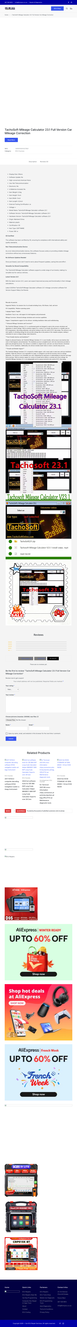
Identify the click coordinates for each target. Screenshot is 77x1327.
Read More (11, 140)
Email (31, 725)
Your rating (10, 686)
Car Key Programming (29, 1298)
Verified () (41, 658)
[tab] (33, 161)
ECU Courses (19, 151)
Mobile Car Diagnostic (47, 1298)
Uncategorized (44, 780)
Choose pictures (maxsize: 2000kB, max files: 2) (22, 717)
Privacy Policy (44, 1312)
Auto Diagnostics (45, 1306)
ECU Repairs (26, 1292)
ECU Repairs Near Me (29, 1295)
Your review (10, 695)
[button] (57, 8)
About (24, 1306)
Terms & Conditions (46, 1309)
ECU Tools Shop (45, 1295)
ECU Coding (26, 1312)
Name (8, 725)
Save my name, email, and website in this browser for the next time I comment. (34, 733)
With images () (26, 658)
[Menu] (71, 8)
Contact (25, 1309)
